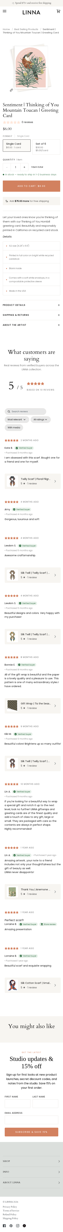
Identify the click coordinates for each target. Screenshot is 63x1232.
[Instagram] (17, 1225)
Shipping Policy (10, 1218)
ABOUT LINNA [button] (11, 1182)
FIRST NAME (11, 1096)
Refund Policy (9, 1214)
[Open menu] (8, 11)
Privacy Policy (10, 1206)
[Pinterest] (11, 1225)
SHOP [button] (6, 1161)
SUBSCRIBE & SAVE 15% (31, 1132)
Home (6, 29)
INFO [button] (6, 1171)
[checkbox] (14, 427)
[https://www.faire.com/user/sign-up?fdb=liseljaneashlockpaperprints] (24, 1225)
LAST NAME (39, 1096)
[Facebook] (4, 1225)
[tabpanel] (31, 701)
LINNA (9, 1202)
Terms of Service (11, 1210)
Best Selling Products (26, 29)
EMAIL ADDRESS (14, 1112)
